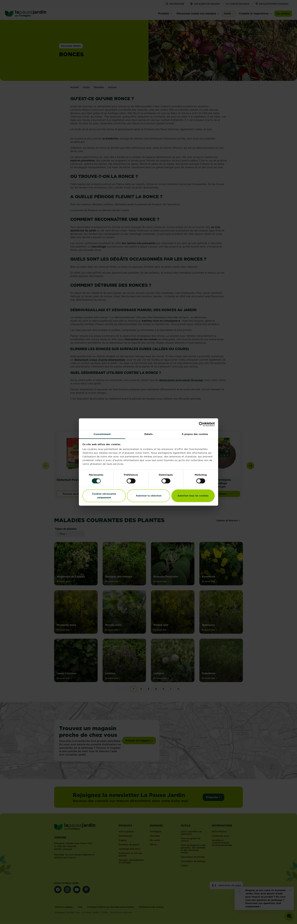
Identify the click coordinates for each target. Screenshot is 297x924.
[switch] (131, 481)
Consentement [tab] (102, 434)
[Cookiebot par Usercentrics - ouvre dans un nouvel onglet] (201, 424)
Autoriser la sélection (148, 495)
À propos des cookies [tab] (195, 434)
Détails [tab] (148, 434)
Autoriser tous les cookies (193, 495)
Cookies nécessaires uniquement (104, 495)
